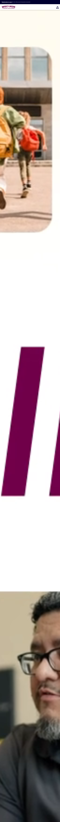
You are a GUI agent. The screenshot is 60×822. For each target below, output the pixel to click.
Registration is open (7, 2)
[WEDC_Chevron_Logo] (8, 5)
